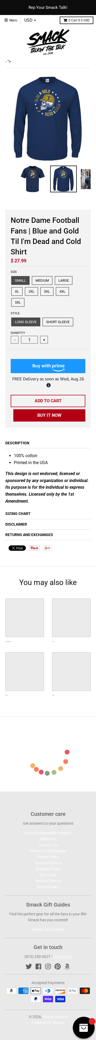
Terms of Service (48, 863)
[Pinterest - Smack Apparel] (57, 966)
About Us (48, 839)
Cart (79, 20)
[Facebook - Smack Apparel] (38, 966)
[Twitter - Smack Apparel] (29, 966)
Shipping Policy (48, 869)
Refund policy (48, 887)
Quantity (18, 333)
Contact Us (48, 845)
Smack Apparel (55, 1017)
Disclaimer (16, 524)
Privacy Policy (48, 857)
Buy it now (49, 415)
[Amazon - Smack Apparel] (67, 966)
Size (14, 272)
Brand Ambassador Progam (48, 833)
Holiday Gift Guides (48, 929)
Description (17, 443)
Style (15, 313)
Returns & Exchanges (48, 851)
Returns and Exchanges (29, 535)
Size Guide (48, 875)
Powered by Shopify (48, 1022)
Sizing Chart (18, 513)
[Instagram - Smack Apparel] (48, 966)
